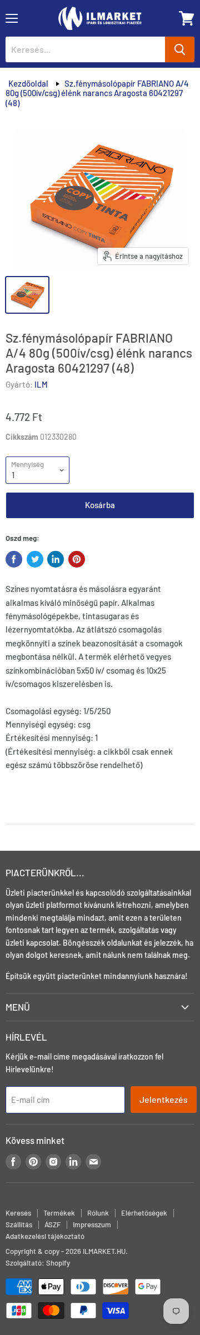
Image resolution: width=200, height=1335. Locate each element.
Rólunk (98, 1212)
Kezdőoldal (28, 83)
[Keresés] (179, 49)
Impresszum (92, 1224)
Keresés (18, 1212)
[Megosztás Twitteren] (35, 559)
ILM (41, 384)
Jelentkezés (163, 1099)
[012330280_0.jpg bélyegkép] (27, 295)
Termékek (59, 1212)
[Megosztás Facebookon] (14, 559)
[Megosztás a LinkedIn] (55, 559)
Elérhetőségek (144, 1212)
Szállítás (19, 1224)
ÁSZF (52, 1224)
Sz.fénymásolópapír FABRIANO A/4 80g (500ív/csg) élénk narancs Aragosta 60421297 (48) (97, 93)
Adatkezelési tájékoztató (45, 1236)
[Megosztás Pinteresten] (76, 559)
